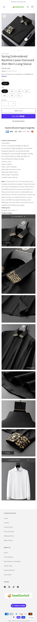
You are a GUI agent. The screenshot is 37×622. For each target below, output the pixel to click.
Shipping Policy (9, 536)
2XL (5, 91)
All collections (8, 557)
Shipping (3, 71)
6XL (5, 95)
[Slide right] (23, 50)
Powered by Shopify (24, 621)
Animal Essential (9, 570)
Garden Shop (8, 566)
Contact (6, 523)
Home (6, 553)
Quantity (3, 100)
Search (6, 518)
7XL (12, 95)
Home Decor (8, 575)
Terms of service (9, 531)
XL (19, 95)
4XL (19, 91)
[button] (4, 7)
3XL (12, 91)
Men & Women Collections (12, 561)
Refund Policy (8, 540)
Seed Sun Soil (15, 621)
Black (5, 83)
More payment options (18, 121)
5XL (27, 91)
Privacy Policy (8, 527)
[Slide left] (14, 50)
